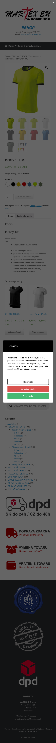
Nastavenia (28, 381)
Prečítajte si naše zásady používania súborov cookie (27, 367)
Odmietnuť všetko (28, 388)
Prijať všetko (28, 396)
